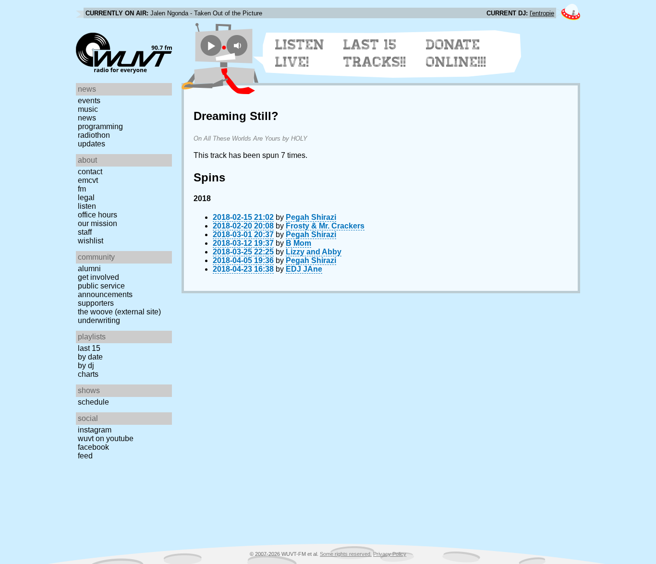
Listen (87, 206)
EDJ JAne (304, 269)
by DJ (86, 365)
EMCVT (88, 180)
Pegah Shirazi (311, 217)
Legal (86, 197)
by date (90, 357)
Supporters (96, 303)
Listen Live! (300, 53)
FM (82, 189)
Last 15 (89, 348)
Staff (85, 232)
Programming (100, 126)
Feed (85, 456)
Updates (91, 144)
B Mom (298, 243)
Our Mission (97, 223)
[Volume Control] (238, 45)
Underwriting (99, 320)
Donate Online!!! (456, 53)
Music (88, 109)
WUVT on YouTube (106, 438)
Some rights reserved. (346, 554)
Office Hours (97, 215)
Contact (90, 172)
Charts (88, 374)
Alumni (89, 268)
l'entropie (542, 13)
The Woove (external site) (119, 312)
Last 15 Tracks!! (374, 53)
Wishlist (90, 241)
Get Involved (98, 277)
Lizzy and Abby (313, 252)
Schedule (93, 402)
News (87, 118)
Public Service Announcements (105, 290)
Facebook (93, 447)
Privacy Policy (389, 554)
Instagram (94, 430)
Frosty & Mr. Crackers (325, 226)
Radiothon (94, 135)
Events (89, 100)
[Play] (211, 45)
